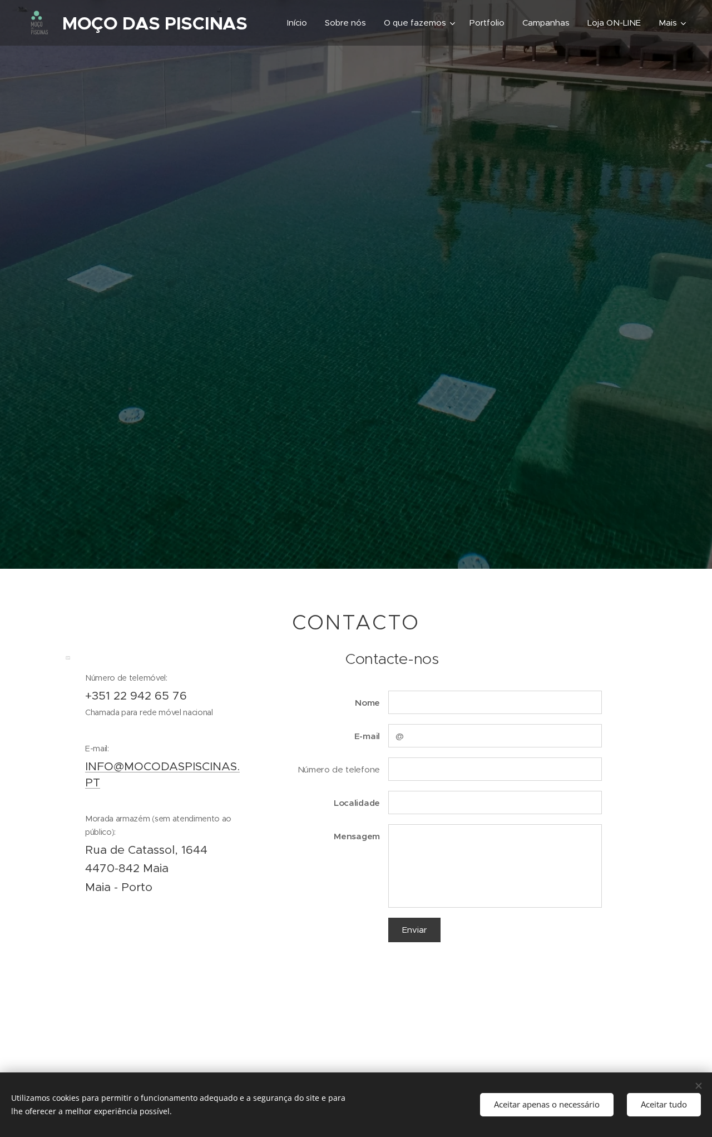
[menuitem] (300, 23)
